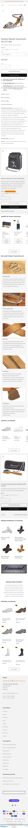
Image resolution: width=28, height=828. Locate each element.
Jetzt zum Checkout (14, 75)
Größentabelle (4, 59)
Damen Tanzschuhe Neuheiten (9, 744)
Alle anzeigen (14, 251)
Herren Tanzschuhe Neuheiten (9, 747)
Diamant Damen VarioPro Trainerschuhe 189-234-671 (20, 619)
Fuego (4, 720)
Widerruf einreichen (14, 792)
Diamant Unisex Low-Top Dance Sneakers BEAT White (6, 437)
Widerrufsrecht (10, 821)
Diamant (4, 714)
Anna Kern (5, 711)
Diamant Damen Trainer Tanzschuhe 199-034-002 (6, 640)
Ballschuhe (5, 766)
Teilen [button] (3, 514)
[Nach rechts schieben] (16, 36)
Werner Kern (5, 733)
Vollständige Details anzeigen (7, 211)
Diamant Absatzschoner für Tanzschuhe (17, 437)
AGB (15, 821)
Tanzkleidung (6, 760)
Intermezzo (5, 717)
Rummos (5, 736)
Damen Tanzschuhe (7, 753)
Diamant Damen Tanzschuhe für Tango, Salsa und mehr (20, 539)
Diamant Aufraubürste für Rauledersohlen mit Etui (6, 234)
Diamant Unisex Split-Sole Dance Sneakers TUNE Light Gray (20, 640)
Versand (7, 49)
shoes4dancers (10, 819)
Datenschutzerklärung (20, 819)
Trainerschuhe (6, 763)
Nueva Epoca (5, 726)
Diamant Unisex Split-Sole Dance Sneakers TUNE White (6, 619)
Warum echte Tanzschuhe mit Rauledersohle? (13, 777)
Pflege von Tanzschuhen (8, 781)
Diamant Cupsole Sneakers (5, 538)
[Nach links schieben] (11, 36)
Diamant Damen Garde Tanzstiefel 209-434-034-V (20, 661)
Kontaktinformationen (12, 824)
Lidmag (4, 723)
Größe (2, 51)
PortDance (5, 730)
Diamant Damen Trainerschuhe (5, 557)
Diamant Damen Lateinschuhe (19, 557)
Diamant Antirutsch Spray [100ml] (18, 233)
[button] (2, 5)
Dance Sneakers (6, 750)
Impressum (20, 821)
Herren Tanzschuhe (7, 757)
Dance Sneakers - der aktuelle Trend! (11, 784)
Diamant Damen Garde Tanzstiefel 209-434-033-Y (7, 661)
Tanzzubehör (5, 769)
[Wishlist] (22, 5)
